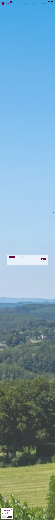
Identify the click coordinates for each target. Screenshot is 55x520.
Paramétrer (4, 517)
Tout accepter (10, 517)
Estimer (25, 256)
